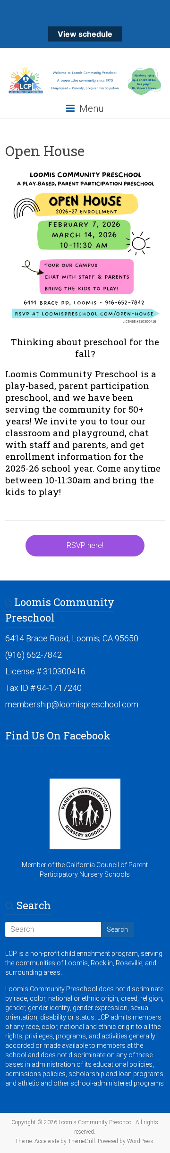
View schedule (85, 34)
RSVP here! (85, 545)
